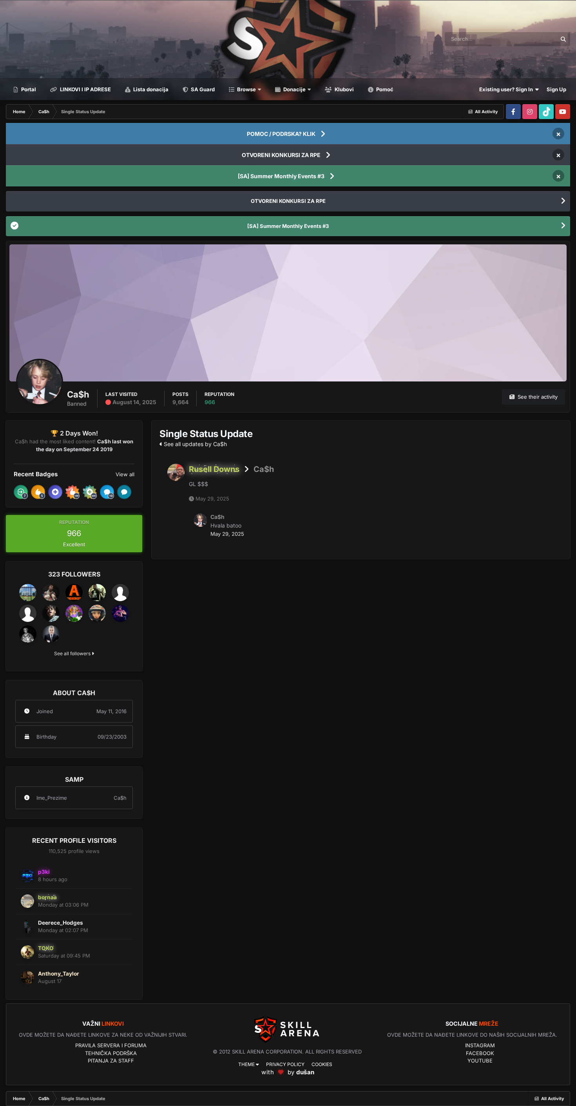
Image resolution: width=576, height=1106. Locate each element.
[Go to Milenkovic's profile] (27, 592)
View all (125, 474)
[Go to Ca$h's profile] (200, 520)
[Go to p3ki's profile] (27, 875)
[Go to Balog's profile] (97, 613)
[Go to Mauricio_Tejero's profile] (120, 592)
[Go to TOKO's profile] (27, 952)
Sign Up (556, 89)
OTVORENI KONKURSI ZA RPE (281, 155)
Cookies (322, 1064)
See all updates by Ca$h (194, 444)
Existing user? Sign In (507, 89)
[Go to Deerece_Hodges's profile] (27, 926)
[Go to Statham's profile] (51, 613)
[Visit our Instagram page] (529, 111)
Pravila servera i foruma (111, 1045)
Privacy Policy (285, 1064)
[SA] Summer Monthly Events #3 (281, 176)
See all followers (73, 653)
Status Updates (528, 39)
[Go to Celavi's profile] (74, 613)
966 (210, 402)
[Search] (563, 39)
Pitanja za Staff (111, 1060)
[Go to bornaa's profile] (27, 901)
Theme (247, 1064)
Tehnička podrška (111, 1053)
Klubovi (343, 89)
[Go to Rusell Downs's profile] (176, 472)
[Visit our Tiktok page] (546, 111)
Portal (28, 89)
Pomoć (384, 89)
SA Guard (202, 89)
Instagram (480, 1045)
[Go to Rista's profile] (51, 634)
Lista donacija (150, 89)
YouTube (480, 1060)
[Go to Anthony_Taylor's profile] (27, 977)
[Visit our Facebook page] (513, 111)
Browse (246, 89)
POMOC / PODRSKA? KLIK (281, 133)
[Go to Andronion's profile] (74, 592)
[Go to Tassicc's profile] (97, 592)
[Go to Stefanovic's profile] (120, 613)
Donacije (294, 89)
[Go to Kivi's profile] (27, 613)
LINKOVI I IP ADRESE (85, 89)
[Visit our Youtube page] (562, 111)
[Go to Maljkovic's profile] (27, 634)
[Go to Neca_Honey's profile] (51, 592)
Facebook (480, 1053)
